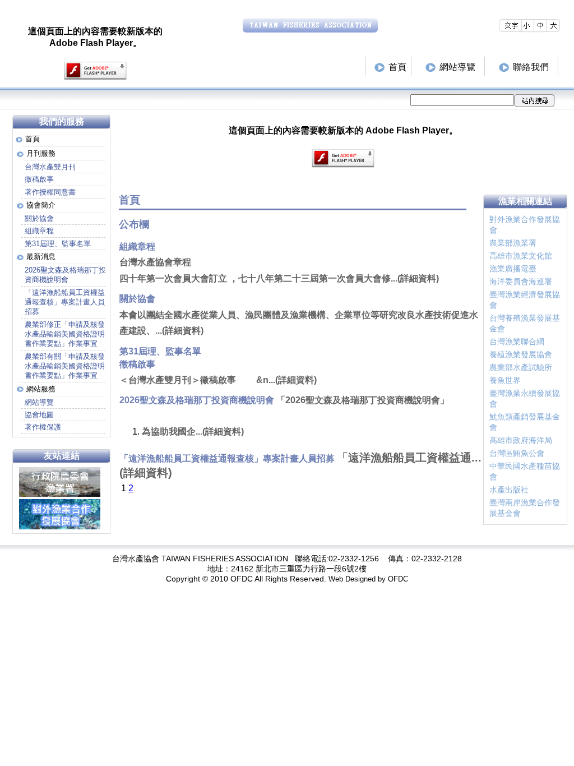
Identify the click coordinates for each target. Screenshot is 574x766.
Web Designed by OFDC (368, 579)
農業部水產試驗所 (520, 367)
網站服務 (40, 389)
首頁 (397, 67)
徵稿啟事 (39, 179)
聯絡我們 (531, 67)
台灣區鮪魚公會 (516, 453)
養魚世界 (505, 380)
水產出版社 (509, 489)
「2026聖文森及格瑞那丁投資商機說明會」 (362, 400)
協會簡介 (40, 205)
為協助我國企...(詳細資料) (193, 431)
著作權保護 (43, 427)
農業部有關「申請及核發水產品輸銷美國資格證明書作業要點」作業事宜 (65, 366)
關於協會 (39, 218)
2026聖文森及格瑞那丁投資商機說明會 (65, 275)
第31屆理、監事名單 (58, 243)
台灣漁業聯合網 (516, 341)
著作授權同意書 (50, 192)
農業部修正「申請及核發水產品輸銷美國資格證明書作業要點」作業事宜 (65, 334)
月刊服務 (40, 153)
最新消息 (40, 256)
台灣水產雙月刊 (50, 167)
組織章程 (39, 231)
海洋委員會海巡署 (520, 281)
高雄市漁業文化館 (520, 255)
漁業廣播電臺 (512, 268)
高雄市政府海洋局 (520, 440)
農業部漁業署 (512, 242)
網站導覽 (457, 67)
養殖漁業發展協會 (520, 354)
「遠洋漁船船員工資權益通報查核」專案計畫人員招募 (65, 302)
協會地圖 (39, 414)
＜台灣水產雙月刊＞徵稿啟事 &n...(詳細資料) (218, 380)
